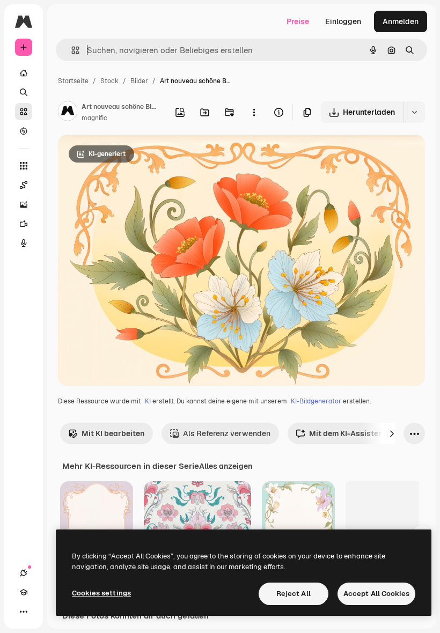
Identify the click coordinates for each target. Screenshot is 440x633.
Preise (298, 21)
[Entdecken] (23, 130)
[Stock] (23, 111)
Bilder (139, 81)
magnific (94, 118)
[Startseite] (23, 73)
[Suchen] (23, 92)
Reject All (293, 593)
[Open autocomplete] (71, 50)
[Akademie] (23, 592)
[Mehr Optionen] (254, 112)
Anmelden (401, 21)
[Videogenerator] (23, 223)
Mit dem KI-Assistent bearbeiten (368, 433)
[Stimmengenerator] (23, 243)
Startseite (73, 81)
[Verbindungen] (23, 573)
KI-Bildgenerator (316, 401)
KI (148, 401)
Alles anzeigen (225, 466)
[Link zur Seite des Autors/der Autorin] (67, 112)
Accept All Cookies (376, 593)
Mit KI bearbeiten (113, 433)
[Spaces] (23, 185)
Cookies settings (101, 593)
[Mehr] (23, 611)
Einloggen (343, 21)
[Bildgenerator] (23, 204)
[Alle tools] (23, 165)
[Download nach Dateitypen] (414, 112)
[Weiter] (391, 433)
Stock (109, 81)
